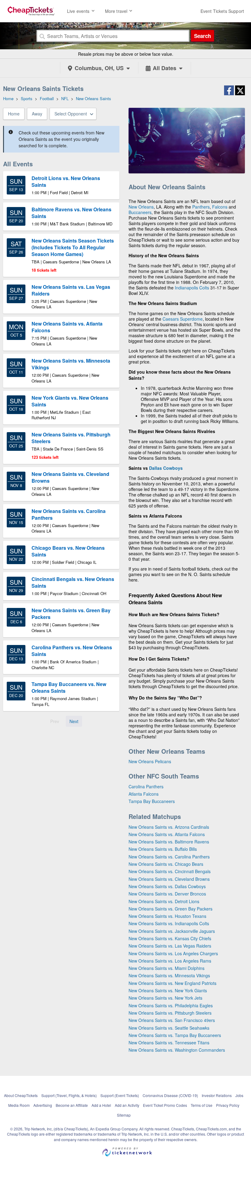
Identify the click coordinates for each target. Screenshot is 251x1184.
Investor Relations (217, 1095)
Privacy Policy (227, 1105)
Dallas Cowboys (166, 468)
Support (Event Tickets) (119, 1095)
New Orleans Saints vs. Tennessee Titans (169, 1042)
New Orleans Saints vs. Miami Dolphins (166, 968)
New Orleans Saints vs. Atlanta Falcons (167, 834)
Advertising (42, 1105)
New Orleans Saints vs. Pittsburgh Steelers (170, 1013)
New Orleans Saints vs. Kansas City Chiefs (170, 938)
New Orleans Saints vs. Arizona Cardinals (169, 827)
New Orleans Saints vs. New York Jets (165, 998)
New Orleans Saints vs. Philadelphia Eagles (171, 1005)
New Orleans (141, 207)
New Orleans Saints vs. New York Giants (168, 990)
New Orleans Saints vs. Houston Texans (167, 916)
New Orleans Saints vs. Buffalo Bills (163, 849)
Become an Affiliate (72, 1105)
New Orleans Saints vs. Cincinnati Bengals (170, 871)
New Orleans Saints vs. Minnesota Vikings (169, 975)
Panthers (201, 207)
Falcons (219, 207)
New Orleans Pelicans (150, 761)
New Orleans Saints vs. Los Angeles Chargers (173, 953)
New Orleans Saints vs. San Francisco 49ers (172, 1020)
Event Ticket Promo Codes (165, 1105)
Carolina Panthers (146, 786)
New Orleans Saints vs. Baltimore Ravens (169, 842)
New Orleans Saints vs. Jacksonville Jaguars (172, 931)
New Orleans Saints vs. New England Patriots (172, 983)
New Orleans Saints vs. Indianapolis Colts (169, 923)
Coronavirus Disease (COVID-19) (170, 1095)
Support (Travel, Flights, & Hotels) (69, 1095)
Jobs (239, 1095)
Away (37, 114)
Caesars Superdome (183, 319)
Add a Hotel (101, 1105)
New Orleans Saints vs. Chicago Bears (166, 864)
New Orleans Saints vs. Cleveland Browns (169, 879)
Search (202, 36)
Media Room (19, 1105)
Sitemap (124, 1115)
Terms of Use (201, 1105)
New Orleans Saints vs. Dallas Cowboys (167, 886)
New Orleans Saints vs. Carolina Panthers (169, 857)
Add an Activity (127, 1105)
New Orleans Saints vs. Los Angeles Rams (170, 961)
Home (14, 114)
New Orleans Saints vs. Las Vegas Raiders (170, 946)
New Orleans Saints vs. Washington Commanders (177, 1050)
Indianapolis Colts (192, 288)
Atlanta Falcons (144, 794)
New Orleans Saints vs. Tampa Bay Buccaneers (175, 1035)
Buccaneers (140, 212)
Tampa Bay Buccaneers (152, 801)
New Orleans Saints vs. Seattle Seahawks (169, 1028)
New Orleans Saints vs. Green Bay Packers (170, 909)
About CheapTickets (21, 1095)
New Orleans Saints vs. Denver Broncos (167, 894)
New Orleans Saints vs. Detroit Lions (164, 901)
